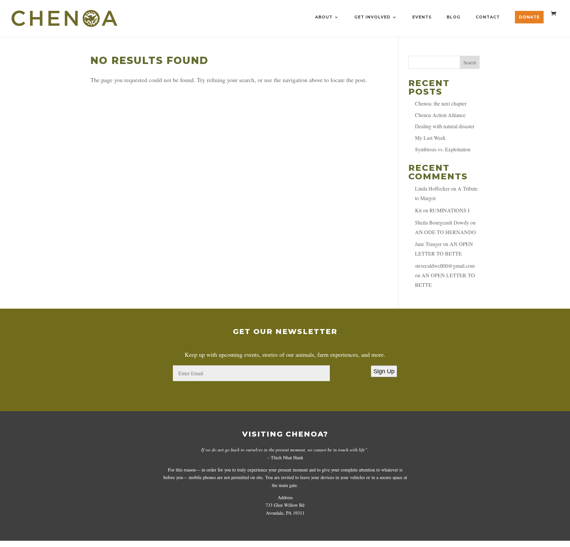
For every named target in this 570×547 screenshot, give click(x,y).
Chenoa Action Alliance (440, 114)
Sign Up (384, 371)
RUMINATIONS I (449, 210)
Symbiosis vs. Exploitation (442, 149)
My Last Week (430, 137)
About (323, 17)
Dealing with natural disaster (444, 126)
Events (421, 17)
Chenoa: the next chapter (440, 103)
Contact (488, 17)
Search (469, 62)
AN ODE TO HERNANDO (445, 231)
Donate (529, 17)
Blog (453, 17)
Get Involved (372, 17)
